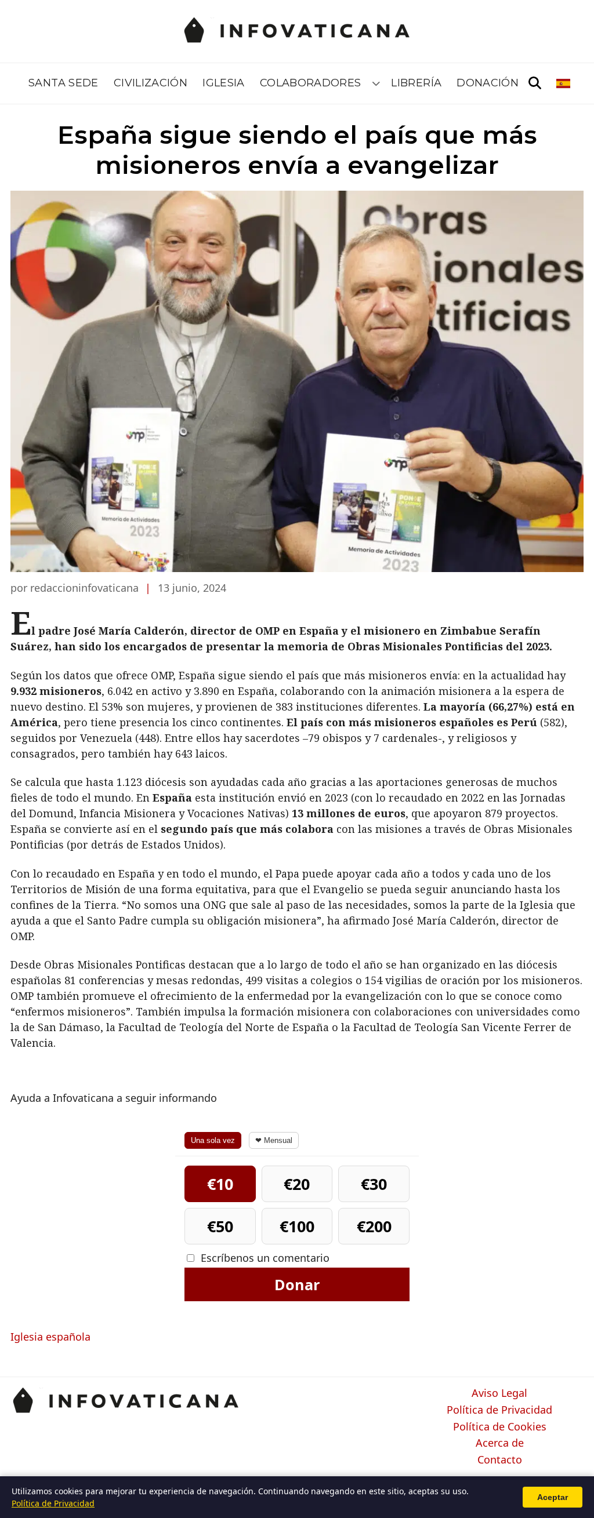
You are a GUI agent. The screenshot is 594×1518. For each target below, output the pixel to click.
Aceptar (552, 1497)
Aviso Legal (499, 1393)
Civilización (150, 83)
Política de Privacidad (499, 1410)
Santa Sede (63, 83)
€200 (374, 1226)
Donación (488, 83)
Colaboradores (310, 83)
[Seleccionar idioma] (564, 83)
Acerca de (500, 1443)
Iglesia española (50, 1337)
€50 (220, 1226)
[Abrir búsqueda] (535, 83)
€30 (374, 1184)
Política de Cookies (499, 1427)
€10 (220, 1184)
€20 (297, 1184)
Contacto (499, 1460)
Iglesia (223, 83)
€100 (297, 1226)
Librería (416, 83)
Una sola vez (213, 1140)
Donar (297, 1284)
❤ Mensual (273, 1140)
